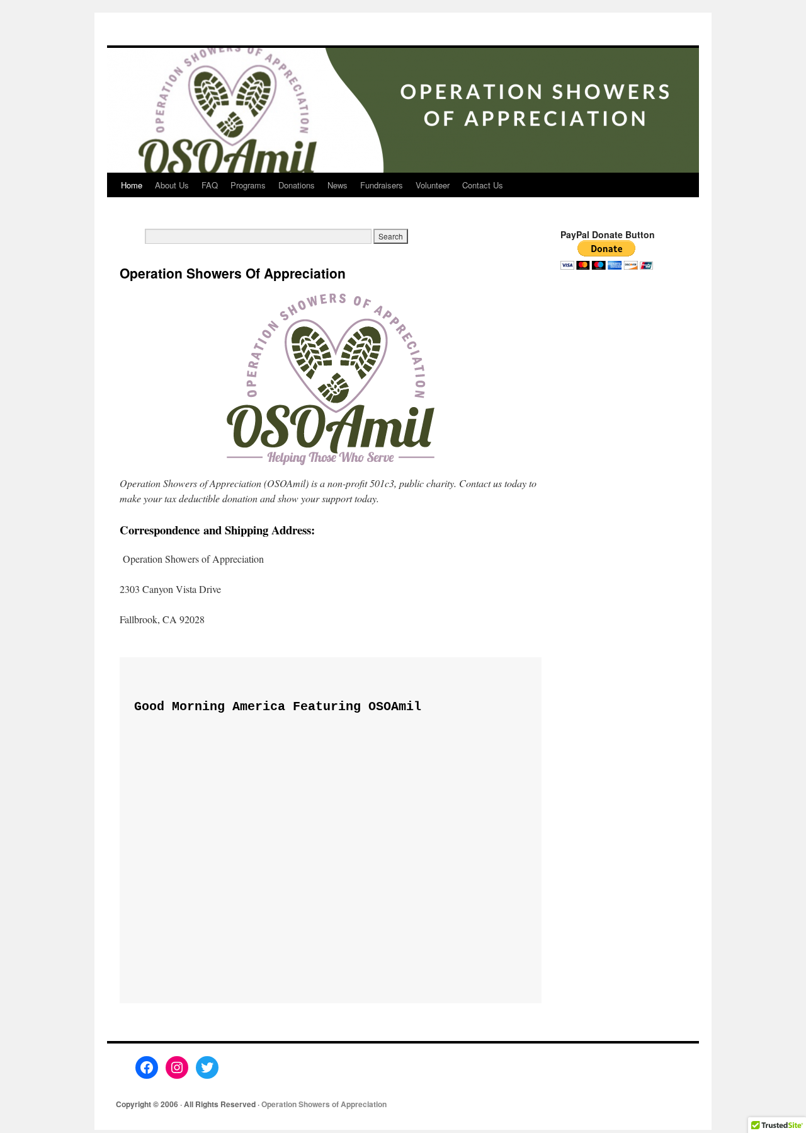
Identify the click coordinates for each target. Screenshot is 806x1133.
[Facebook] (146, 1067)
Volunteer (433, 185)
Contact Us (482, 185)
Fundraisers (381, 185)
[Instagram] (177, 1067)
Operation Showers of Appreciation (324, 1104)
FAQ (210, 185)
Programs (248, 185)
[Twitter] (207, 1067)
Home (131, 185)
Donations (296, 185)
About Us (172, 185)
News (337, 185)
